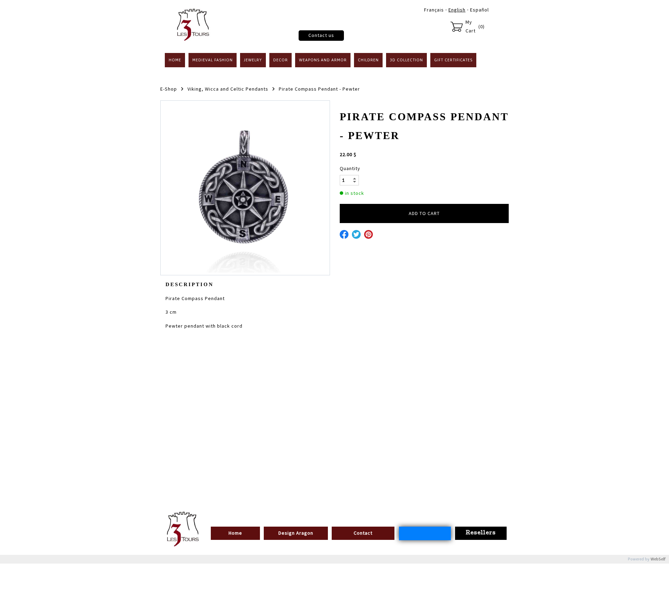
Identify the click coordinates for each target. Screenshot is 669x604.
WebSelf (658, 559)
